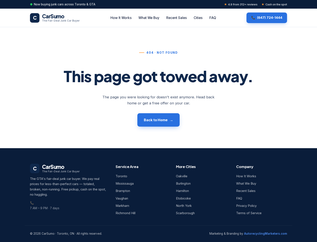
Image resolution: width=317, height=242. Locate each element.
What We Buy (148, 18)
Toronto (121, 176)
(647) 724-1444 (269, 18)
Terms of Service (249, 213)
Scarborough (185, 213)
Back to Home (156, 120)
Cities (198, 18)
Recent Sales (176, 18)
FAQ (212, 18)
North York (184, 206)
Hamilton (182, 191)
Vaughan (122, 198)
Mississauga (125, 183)
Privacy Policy (246, 206)
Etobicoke (183, 198)
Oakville (181, 176)
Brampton (123, 191)
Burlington (183, 183)
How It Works (121, 18)
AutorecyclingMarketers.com (265, 233)
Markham (122, 206)
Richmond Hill (125, 213)
